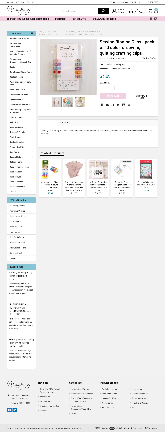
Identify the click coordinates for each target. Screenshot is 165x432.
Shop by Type (15, 177)
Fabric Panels (15, 137)
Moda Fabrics (15, 221)
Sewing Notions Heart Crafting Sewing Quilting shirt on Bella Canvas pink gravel (74, 186)
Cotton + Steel (16, 253)
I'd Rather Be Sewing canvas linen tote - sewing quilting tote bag (98, 186)
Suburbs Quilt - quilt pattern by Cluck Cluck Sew (146, 184)
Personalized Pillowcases (15, 44)
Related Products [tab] (52, 153)
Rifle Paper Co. (16, 226)
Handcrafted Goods (18, 216)
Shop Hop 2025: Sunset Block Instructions (28, 19)
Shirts (12, 67)
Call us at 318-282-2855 (20, 403)
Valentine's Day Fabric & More (20, 83)
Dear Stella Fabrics (17, 237)
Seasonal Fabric (17, 127)
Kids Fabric (14, 152)
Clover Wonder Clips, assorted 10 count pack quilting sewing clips (50, 186)
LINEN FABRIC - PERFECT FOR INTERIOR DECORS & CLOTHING (20, 309)
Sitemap (43, 410)
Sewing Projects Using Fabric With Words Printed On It (21, 342)
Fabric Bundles (16, 117)
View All (13, 258)
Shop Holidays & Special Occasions (20, 111)
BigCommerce (47, 428)
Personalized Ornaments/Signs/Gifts (20, 60)
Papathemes (76, 428)
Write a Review (149, 58)
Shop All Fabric (16, 157)
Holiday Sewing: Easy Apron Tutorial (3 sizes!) (20, 275)
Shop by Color (16, 172)
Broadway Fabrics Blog (104, 19)
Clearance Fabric (17, 186)
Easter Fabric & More (19, 94)
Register (122, 12)
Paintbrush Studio (17, 211)
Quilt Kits (14, 122)
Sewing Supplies (17, 142)
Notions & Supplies (18, 132)
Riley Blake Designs (18, 247)
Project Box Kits (17, 147)
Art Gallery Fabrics (17, 205)
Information (60, 19)
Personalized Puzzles (19, 38)
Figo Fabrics (15, 232)
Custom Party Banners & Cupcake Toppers (20, 52)
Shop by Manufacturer (19, 167)
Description (48, 122)
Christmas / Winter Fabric (21, 72)
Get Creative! (79, 19)
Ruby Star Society (17, 242)
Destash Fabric (16, 77)
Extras (13, 191)
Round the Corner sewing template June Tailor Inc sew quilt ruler (122, 186)
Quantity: (105, 82)
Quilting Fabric (16, 162)
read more (13, 297)
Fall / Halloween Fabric (20, 104)
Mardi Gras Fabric (17, 89)
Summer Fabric (16, 99)
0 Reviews (65, 122)
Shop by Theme (16, 181)
